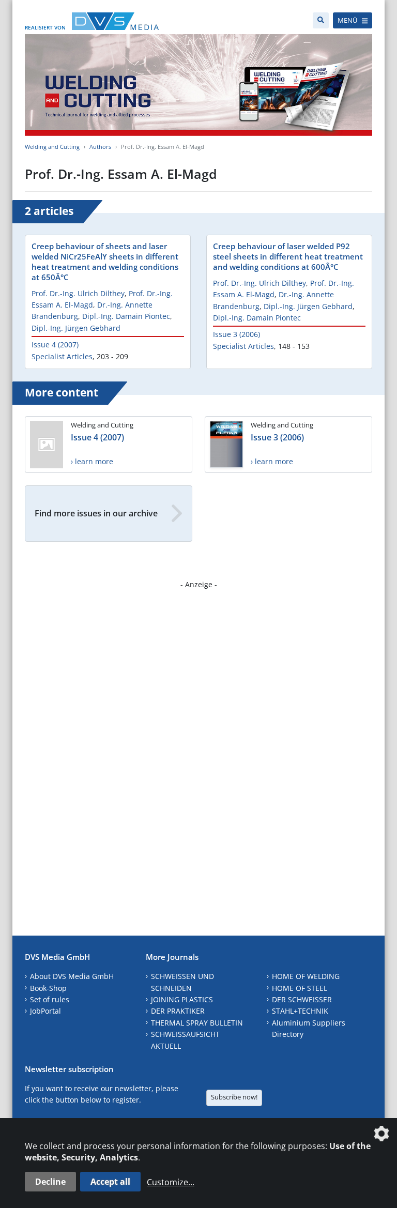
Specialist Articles (62, 356)
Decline (50, 1181)
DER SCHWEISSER (302, 999)
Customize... (170, 1182)
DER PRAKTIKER (178, 1011)
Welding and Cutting (52, 146)
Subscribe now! (234, 1097)
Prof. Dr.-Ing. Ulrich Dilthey (78, 293)
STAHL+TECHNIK (300, 1011)
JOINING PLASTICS (182, 999)
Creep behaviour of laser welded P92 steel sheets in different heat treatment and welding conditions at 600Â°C (288, 256)
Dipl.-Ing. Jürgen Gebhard (76, 328)
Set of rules (49, 999)
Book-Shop (48, 988)
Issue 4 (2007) (55, 344)
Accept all (110, 1181)
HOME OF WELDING (306, 976)
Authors (100, 146)
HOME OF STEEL (299, 988)
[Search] (321, 20)
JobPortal (45, 1011)
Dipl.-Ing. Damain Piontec (126, 316)
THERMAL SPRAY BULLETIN (197, 1023)
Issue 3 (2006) (236, 334)
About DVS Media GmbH (72, 976)
